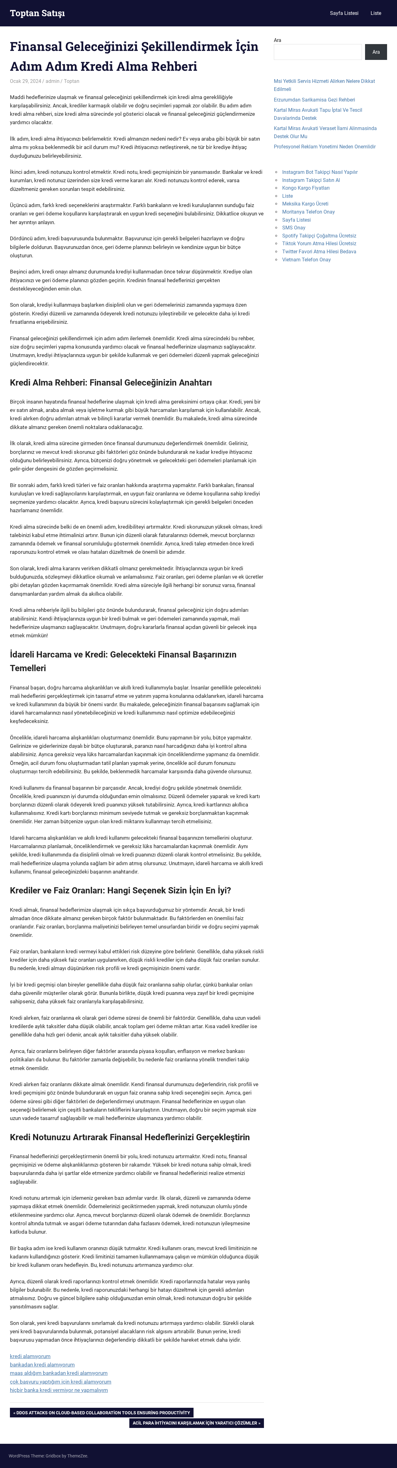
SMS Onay (294, 228)
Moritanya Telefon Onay (308, 212)
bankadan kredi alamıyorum (42, 1365)
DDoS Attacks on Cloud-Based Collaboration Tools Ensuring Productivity (103, 1413)
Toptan (71, 81)
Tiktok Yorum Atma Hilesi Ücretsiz (319, 243)
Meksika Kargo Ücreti (305, 204)
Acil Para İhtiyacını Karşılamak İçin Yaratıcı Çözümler (194, 1424)
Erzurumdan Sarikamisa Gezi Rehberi (314, 100)
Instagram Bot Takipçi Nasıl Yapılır (320, 172)
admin (53, 81)
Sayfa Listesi (344, 13)
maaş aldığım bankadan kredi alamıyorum (59, 1373)
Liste (376, 13)
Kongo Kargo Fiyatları (306, 188)
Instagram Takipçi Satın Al (311, 180)
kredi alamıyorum (30, 1356)
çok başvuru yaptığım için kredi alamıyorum (60, 1382)
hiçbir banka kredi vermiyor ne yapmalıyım (59, 1390)
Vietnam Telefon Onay (306, 260)
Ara (277, 40)
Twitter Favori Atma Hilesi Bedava (319, 252)
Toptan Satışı (37, 13)
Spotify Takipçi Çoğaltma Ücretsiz (319, 236)
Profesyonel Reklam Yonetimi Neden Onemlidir (325, 147)
